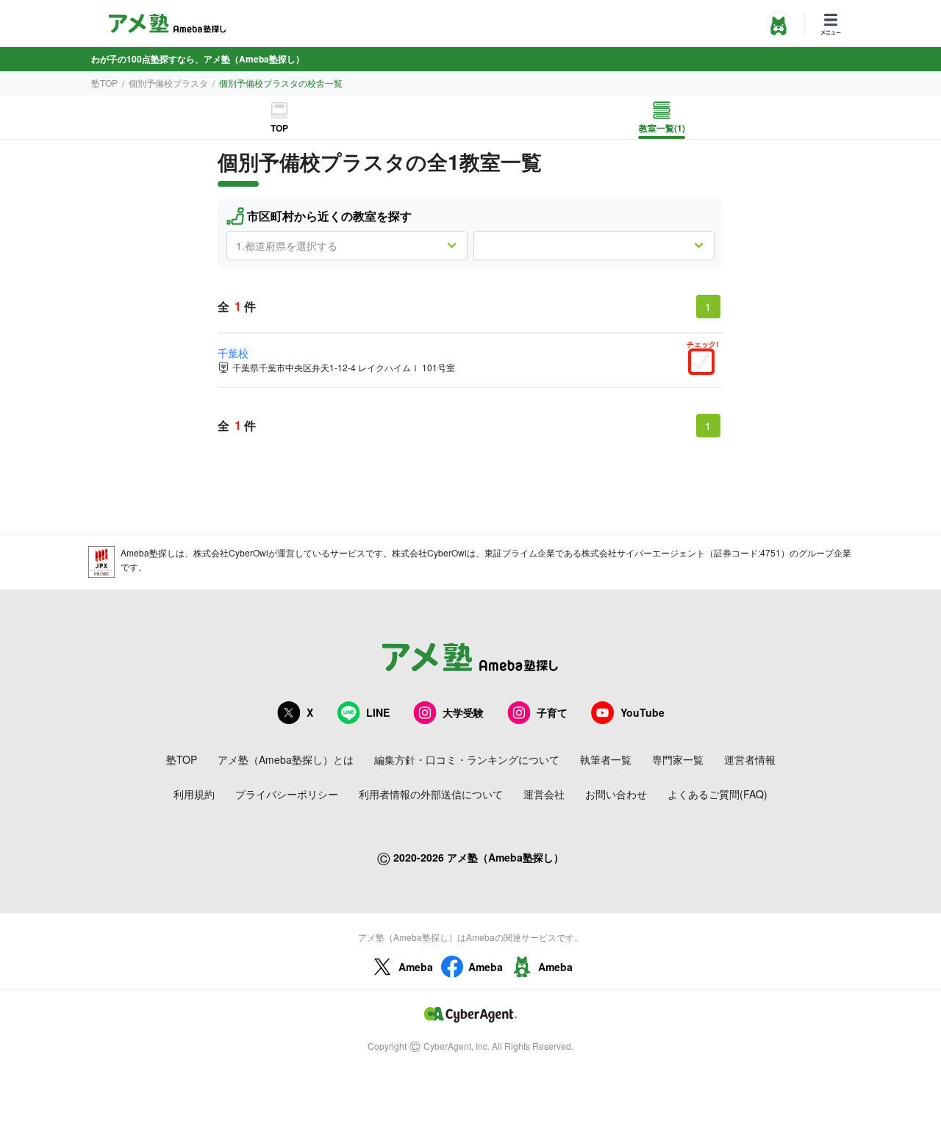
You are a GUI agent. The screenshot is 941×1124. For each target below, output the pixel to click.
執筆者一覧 (605, 759)
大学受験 (463, 712)
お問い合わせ (616, 794)
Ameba (415, 966)
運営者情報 (750, 759)
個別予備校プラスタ (168, 82)
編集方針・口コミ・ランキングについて (466, 759)
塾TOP (104, 82)
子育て (552, 712)
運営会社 (544, 794)
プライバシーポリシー (286, 794)
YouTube (642, 712)
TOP (279, 128)
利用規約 (194, 794)
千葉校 (233, 353)
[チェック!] (705, 363)
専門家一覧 (678, 759)
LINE (378, 712)
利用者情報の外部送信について (431, 794)
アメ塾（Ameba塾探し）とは (286, 759)
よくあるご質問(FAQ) (718, 794)
